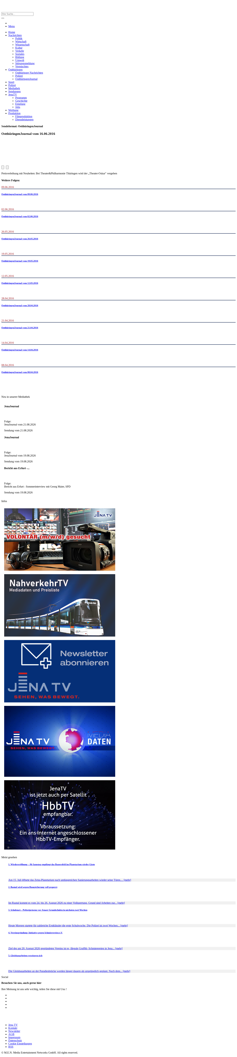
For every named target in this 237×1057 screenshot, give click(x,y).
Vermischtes (21, 66)
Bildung (19, 57)
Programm (21, 97)
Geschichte (21, 100)
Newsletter (14, 1031)
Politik (18, 38)
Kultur (18, 47)
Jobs (17, 107)
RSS (10, 1046)
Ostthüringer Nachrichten (29, 72)
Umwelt (19, 60)
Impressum (14, 1037)
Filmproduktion (23, 116)
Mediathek (14, 88)
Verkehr (19, 50)
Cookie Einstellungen (20, 1043)
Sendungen (14, 91)
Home (11, 32)
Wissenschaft (22, 44)
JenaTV (12, 94)
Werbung (13, 110)
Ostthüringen (15, 69)
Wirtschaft (20, 41)
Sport (11, 82)
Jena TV (13, 1024)
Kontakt (12, 1027)
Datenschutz (15, 1040)
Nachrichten (15, 35)
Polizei (19, 75)
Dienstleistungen (24, 119)
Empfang (20, 103)
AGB (11, 1034)
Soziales (19, 54)
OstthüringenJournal (26, 78)
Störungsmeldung (25, 63)
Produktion (14, 113)
